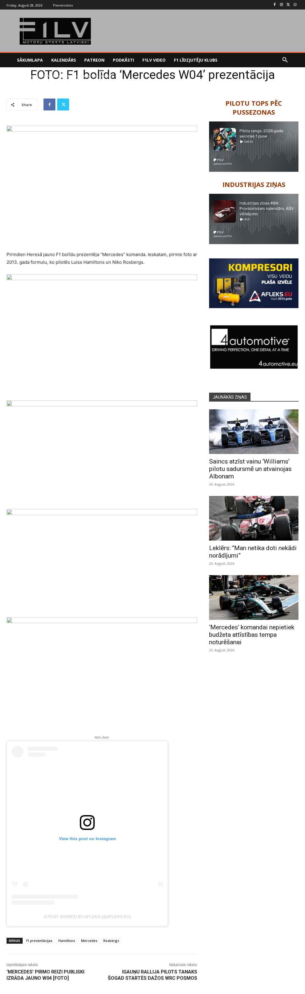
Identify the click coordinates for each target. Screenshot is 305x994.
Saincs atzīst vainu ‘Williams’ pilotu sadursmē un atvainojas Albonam (250, 469)
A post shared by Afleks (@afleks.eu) (87, 916)
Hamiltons (66, 940)
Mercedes (89, 940)
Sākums (13, 76)
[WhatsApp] (295, 4)
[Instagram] (281, 4)
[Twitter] (288, 4)
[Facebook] (274, 4)
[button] (285, 60)
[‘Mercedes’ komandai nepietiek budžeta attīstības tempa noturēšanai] (253, 597)
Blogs (28, 76)
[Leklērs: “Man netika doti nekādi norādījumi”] (253, 518)
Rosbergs (111, 940)
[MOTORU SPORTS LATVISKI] (55, 31)
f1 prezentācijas (39, 940)
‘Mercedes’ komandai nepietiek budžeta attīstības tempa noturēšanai (251, 635)
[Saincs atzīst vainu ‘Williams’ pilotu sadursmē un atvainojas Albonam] (253, 431)
